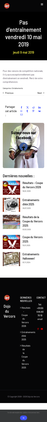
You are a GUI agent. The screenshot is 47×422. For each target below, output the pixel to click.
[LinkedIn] (39, 107)
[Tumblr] (27, 111)
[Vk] (39, 111)
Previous (9, 92)
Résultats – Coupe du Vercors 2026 (24, 316)
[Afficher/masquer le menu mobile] (42, 4)
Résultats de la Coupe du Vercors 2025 (33, 221)
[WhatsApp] (21, 111)
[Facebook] (21, 107)
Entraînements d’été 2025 (24, 336)
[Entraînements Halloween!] (11, 259)
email (40, 319)
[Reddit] (33, 107)
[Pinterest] (33, 111)
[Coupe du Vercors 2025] (11, 242)
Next (39, 92)
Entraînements (17, 88)
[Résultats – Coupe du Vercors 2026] (11, 188)
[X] (27, 107)
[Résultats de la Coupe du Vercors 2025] (11, 222)
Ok (23, 418)
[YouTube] (42, 329)
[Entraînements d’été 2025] (11, 205)
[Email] (21, 114)
